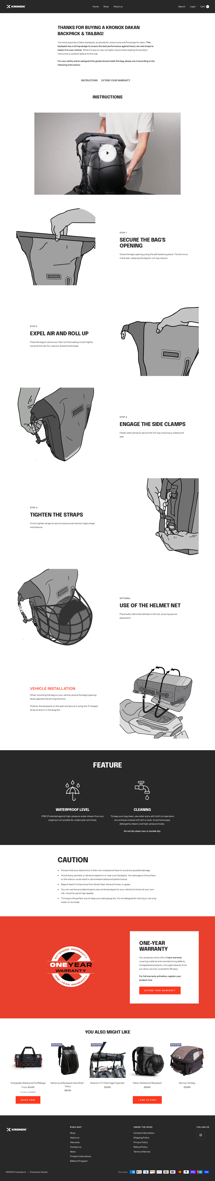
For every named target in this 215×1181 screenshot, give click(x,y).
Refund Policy (141, 1147)
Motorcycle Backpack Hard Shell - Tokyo (68, 1085)
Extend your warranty (160, 990)
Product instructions (80, 1156)
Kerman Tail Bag (187, 1083)
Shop (106, 6)
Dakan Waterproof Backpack (147, 1083)
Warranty (75, 1142)
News (73, 1151)
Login (193, 6)
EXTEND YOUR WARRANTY (115, 80)
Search (181, 6)
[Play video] (107, 153)
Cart (204, 6)
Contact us (75, 1147)
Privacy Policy (141, 1142)
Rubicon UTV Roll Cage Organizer (107, 1083)
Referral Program (79, 1161)
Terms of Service (142, 1151)
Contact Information (144, 1133)
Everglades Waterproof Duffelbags (28, 1083)
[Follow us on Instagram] (201, 1135)
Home (96, 6)
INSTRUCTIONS (89, 80)
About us (118, 6)
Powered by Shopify (39, 1172)
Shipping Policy (141, 1137)
